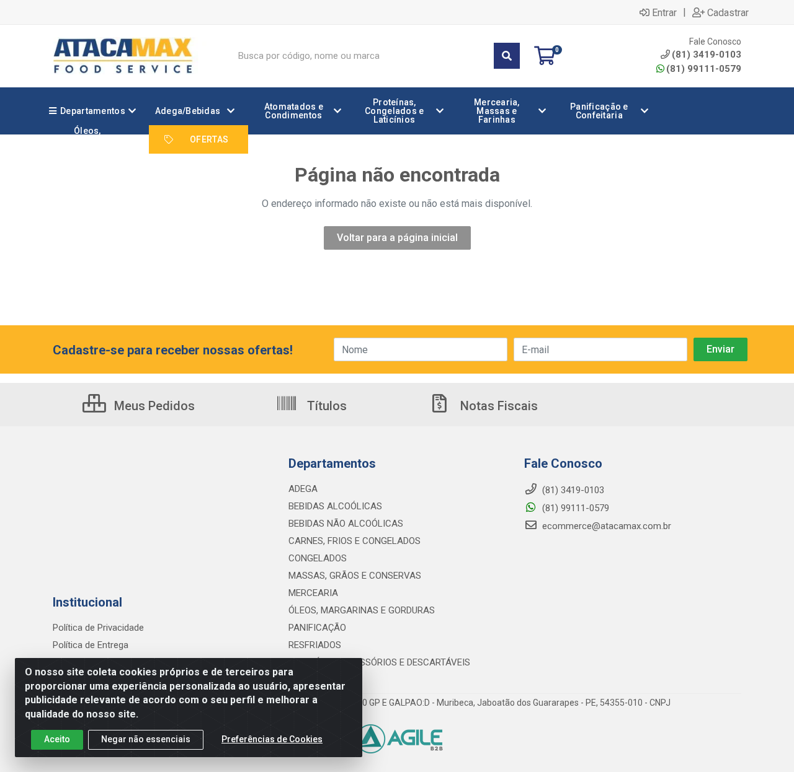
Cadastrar (728, 12)
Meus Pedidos (153, 405)
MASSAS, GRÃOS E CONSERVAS (354, 575)
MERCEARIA (313, 593)
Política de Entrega (90, 645)
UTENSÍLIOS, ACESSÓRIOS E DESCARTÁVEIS (379, 662)
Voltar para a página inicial (397, 237)
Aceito (57, 739)
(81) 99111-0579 (703, 68)
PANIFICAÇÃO (317, 627)
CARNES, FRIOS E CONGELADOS (354, 540)
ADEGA (303, 488)
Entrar (664, 12)
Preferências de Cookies (272, 739)
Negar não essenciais (145, 739)
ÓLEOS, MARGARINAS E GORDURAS (361, 610)
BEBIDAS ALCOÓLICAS (335, 506)
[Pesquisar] (507, 56)
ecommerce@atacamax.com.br (605, 526)
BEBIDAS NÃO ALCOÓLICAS (345, 523)
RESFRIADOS (314, 645)
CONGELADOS (317, 558)
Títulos (325, 405)
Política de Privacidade (98, 627)
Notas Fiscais (497, 405)
